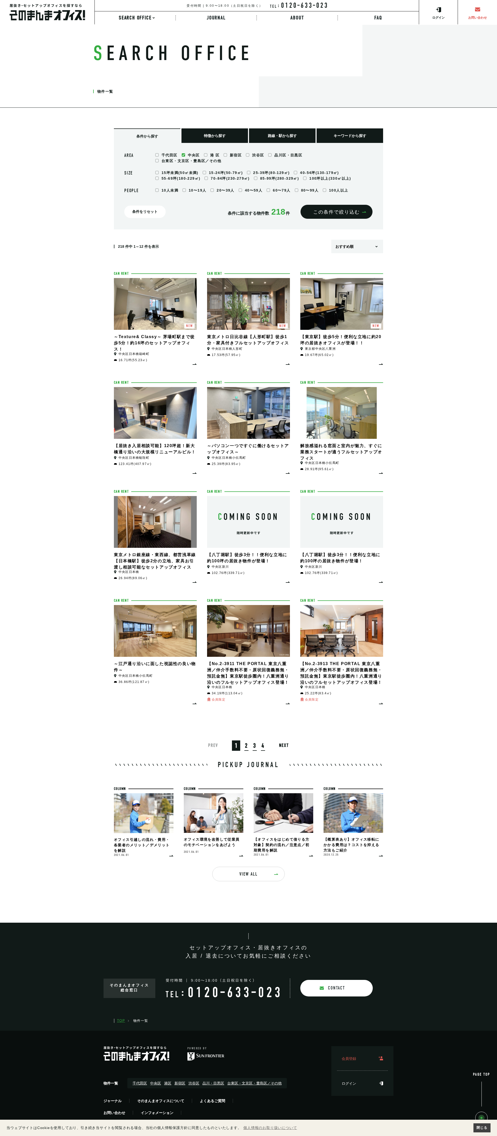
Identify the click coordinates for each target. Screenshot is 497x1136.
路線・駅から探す (282, 136)
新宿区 (179, 1083)
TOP (121, 1021)
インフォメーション (157, 1113)
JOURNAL (216, 17)
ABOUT (297, 17)
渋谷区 (193, 1083)
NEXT (284, 745)
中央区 (155, 1083)
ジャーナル (113, 1101)
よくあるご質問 (212, 1101)
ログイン (349, 1083)
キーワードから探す (350, 136)
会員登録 (349, 1059)
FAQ (378, 17)
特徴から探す (215, 136)
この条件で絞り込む (336, 212)
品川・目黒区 (213, 1083)
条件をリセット (145, 211)
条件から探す (147, 136)
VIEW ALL (248, 874)
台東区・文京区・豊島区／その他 (254, 1083)
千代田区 (140, 1083)
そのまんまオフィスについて (160, 1101)
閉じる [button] (482, 1128)
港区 (167, 1083)
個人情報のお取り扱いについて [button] (270, 1128)
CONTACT (336, 988)
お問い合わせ (114, 1113)
